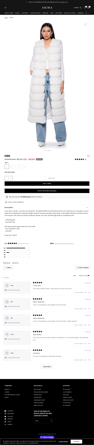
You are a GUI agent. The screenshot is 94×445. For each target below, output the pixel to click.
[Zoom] (85, 24)
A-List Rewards (67, 392)
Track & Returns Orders (41, 392)
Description (9, 207)
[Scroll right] (88, 13)
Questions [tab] (15, 263)
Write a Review (84, 268)
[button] (80, 159)
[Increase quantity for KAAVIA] (11, 178)
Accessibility (66, 405)
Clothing (24, 13)
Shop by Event (35, 13)
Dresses (45, 13)
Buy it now (47, 183)
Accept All (76, 441)
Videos (6, 397)
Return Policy (38, 395)
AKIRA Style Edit (38, 405)
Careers (7, 392)
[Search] (80, 7)
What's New (9, 13)
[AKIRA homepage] (47, 7)
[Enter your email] (51, 421)
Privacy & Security (68, 400)
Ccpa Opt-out (67, 403)
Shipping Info (37, 397)
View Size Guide (10, 172)
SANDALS (81, 13)
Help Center (37, 389)
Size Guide (66, 395)
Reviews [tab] (6, 263)
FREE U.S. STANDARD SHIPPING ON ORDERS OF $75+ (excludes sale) (48, 2)
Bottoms (58, 13)
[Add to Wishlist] (88, 156)
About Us (7, 389)
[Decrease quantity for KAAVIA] (6, 178)
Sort (74, 275)
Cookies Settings (63, 441)
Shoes (17, 13)
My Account (66, 389)
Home (6, 17)
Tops (52, 13)
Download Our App (39, 400)
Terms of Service (39, 403)
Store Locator (67, 397)
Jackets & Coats (70, 13)
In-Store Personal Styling (12, 395)
